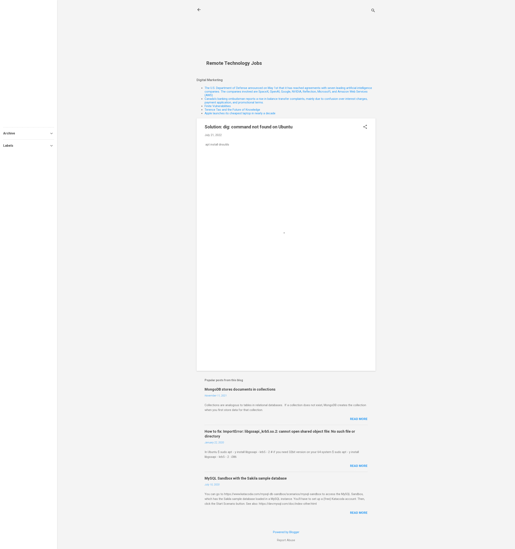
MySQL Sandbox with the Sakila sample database (246, 478)
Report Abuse (286, 540)
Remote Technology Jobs (234, 63)
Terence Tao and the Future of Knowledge (232, 109)
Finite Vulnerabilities (218, 106)
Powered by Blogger (286, 532)
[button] (365, 127)
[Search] (373, 11)
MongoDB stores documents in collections (240, 389)
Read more (359, 419)
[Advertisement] (237, 32)
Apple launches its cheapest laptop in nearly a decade (240, 113)
